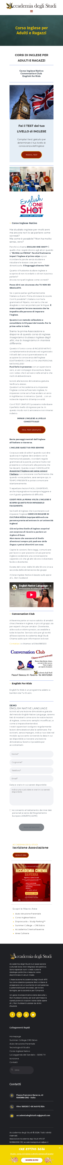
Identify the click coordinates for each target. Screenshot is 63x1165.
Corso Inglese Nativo (25, 917)
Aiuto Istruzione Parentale (28, 913)
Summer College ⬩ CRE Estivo (30, 925)
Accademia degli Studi (21, 1132)
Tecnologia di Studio (20, 1047)
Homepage (15, 1036)
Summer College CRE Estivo (24, 1040)
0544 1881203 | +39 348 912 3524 (30, 1106)
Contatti (14, 1062)
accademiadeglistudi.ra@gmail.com (33, 1115)
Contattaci (15, 643)
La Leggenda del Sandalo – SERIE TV (28, 1055)
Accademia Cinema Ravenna (29, 929)
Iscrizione (14, 1058)
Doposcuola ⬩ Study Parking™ (30, 921)
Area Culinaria (22, 933)
